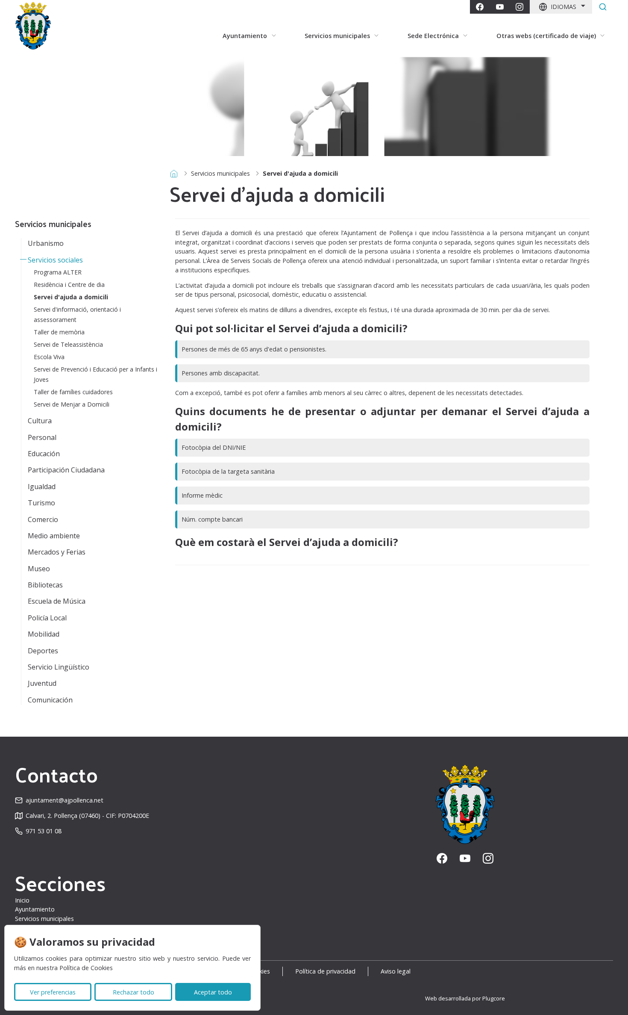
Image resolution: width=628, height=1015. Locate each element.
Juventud (42, 683)
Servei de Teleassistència (68, 344)
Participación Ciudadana (66, 470)
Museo (39, 568)
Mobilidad (43, 634)
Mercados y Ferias (56, 552)
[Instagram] (519, 7)
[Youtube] (500, 7)
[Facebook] (480, 7)
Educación (44, 453)
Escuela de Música (56, 601)
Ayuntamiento (35, 909)
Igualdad (42, 486)
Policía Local (47, 618)
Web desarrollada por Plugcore (465, 998)
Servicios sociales (55, 260)
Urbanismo (46, 243)
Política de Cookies (86, 968)
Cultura (40, 420)
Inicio (22, 900)
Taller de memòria (59, 332)
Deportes (43, 650)
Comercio (43, 519)
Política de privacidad (325, 971)
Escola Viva (49, 357)
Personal (42, 437)
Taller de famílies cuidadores (73, 392)
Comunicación (50, 700)
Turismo (41, 502)
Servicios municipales (220, 173)
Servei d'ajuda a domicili (71, 297)
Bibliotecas (45, 585)
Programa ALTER (58, 272)
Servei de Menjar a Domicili (71, 404)
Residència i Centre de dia (69, 284)
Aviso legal (396, 971)
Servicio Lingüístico (58, 667)
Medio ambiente (54, 535)
